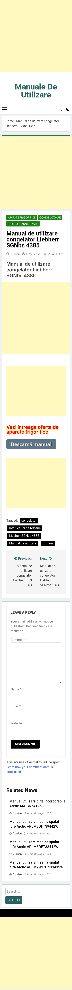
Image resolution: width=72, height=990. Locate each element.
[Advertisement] (36, 36)
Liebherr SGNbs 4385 (24, 536)
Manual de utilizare (22, 543)
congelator (28, 520)
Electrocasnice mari (23, 224)
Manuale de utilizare (36, 90)
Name (16, 689)
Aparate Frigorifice (22, 217)
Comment (19, 640)
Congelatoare (50, 217)
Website (16, 723)
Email (16, 706)
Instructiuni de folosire (25, 528)
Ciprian (15, 254)
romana (48, 543)
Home (9, 121)
